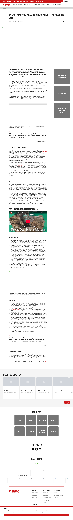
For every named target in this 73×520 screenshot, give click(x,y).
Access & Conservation (18, 4)
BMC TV (53, 420)
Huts (30, 420)
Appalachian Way (21, 165)
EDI (43, 499)
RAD (19, 431)
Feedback (56, 497)
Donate (44, 502)
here (45, 361)
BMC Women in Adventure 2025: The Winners (9, 391)
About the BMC (35, 492)
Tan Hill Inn (33, 246)
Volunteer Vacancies (58, 495)
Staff (33, 493)
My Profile (42, 1)
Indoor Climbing (28, 4)
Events (37, 1)
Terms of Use (34, 506)
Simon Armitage (17, 309)
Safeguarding (45, 492)
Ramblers (44, 151)
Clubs (27, 1)
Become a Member (7, 1)
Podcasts (33, 499)
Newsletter (34, 500)
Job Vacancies (57, 493)
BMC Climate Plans (47, 497)
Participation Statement (48, 500)
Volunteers (22, 1)
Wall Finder (42, 420)
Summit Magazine (42, 431)
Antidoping (45, 493)
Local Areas (32, 1)
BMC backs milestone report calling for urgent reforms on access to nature (44, 391)
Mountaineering (50, 4)
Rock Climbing (36, 4)
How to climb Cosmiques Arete (60, 391)
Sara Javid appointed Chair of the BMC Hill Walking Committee (26, 391)
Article (4, 8)
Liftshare (31, 431)
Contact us (56, 492)
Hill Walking (43, 4)
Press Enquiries (57, 499)
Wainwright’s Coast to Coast (36, 262)
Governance (45, 495)
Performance (58, 4)
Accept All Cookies (36, 514)
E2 (29, 191)
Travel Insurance (15, 1)
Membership (34, 495)
